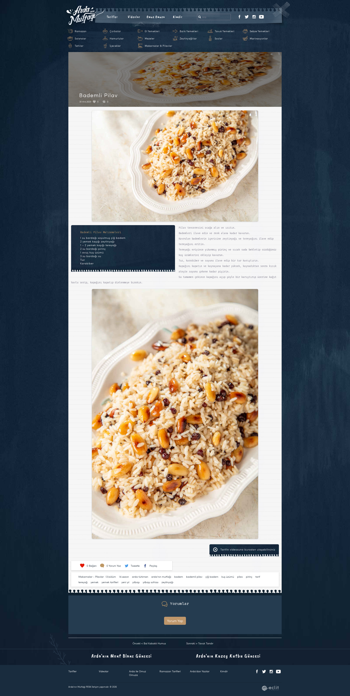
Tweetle (135, 565)
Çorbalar (115, 31)
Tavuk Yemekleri (224, 31)
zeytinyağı (167, 582)
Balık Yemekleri (189, 31)
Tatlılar (79, 45)
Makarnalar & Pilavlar (158, 45)
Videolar (134, 17)
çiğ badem (211, 576)
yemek (94, 582)
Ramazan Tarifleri (170, 671)
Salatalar (80, 38)
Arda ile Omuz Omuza (137, 673)
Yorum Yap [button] (175, 620)
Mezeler (150, 38)
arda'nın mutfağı (161, 576)
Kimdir (178, 17)
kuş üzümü (227, 576)
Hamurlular (117, 38)
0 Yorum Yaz (113, 565)
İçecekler (115, 45)
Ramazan (80, 31)
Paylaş (153, 565)
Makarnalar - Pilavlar (91, 576)
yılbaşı (136, 582)
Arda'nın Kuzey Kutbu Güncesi (228, 656)
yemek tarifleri (110, 582)
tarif (257, 576)
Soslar (219, 38)
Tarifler (112, 17)
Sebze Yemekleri (260, 31)
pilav (240, 576)
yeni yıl (125, 582)
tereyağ (83, 582)
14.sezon (124, 576)
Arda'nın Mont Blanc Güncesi (122, 656)
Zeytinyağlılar (188, 38)
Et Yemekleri (152, 31)
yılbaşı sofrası (150, 582)
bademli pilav (194, 576)
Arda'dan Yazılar (199, 671)
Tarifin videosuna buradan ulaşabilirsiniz (247, 549)
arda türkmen (140, 576)
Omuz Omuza (156, 17)
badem (178, 576)
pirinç (249, 576)
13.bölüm (111, 576)
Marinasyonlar (259, 38)
